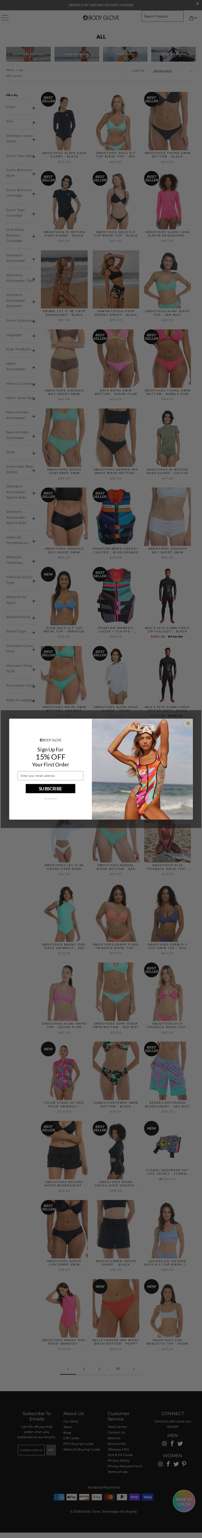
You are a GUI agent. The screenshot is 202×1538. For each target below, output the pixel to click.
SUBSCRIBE (50, 788)
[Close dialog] (188, 723)
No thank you (50, 798)
